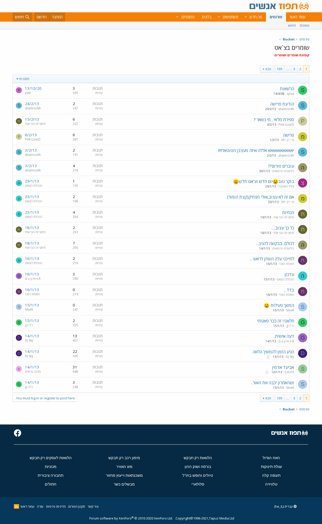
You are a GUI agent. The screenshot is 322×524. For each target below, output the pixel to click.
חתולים (50, 484)
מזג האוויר (124, 466)
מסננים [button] (24, 78)
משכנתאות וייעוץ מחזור (124, 475)
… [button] (287, 69)
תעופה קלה (271, 475)
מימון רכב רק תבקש (124, 458)
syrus (290, 93)
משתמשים (230, 16)
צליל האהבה (286, 186)
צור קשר (93, 506)
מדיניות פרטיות (56, 506)
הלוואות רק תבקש (198, 458)
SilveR (290, 310)
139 (279, 69)
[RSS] (16, 506)
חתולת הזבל (286, 264)
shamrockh (286, 109)
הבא (268, 69)
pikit (28, 93)
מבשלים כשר (124, 484)
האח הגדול (271, 458)
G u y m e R (33, 278)
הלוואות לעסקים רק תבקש (51, 458)
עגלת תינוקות (271, 466)
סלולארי (197, 484)
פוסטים (304, 25)
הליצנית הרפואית (283, 171)
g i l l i (290, 326)
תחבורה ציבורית (50, 475)
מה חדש (256, 16)
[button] (245, 17)
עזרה (40, 506)
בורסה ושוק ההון (198, 466)
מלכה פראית (33, 371)
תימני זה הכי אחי (35, 124)
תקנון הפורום (76, 506)
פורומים (276, 16)
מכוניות (50, 466)
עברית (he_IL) (284, 506)
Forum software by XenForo (131, 518)
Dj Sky (29, 340)
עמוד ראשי (298, 16)
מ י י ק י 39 (287, 140)
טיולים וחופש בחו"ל (197, 475)
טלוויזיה (271, 484)
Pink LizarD (286, 124)
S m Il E (289, 372)
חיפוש (292, 25)
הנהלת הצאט (33, 185)
